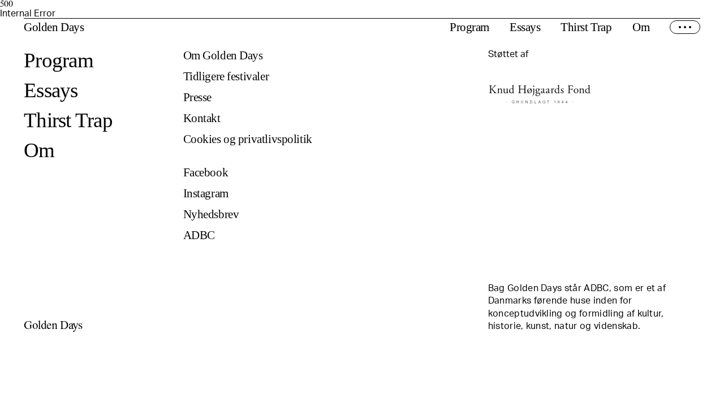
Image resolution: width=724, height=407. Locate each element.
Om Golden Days (223, 56)
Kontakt (202, 118)
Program (469, 27)
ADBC (199, 235)
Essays (525, 27)
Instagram (206, 194)
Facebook (206, 173)
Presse (197, 97)
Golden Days (54, 27)
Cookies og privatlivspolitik (247, 139)
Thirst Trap (586, 27)
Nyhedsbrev (211, 214)
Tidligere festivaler (226, 77)
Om (640, 27)
